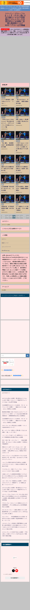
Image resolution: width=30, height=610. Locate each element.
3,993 (27, 216)
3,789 (6, 216)
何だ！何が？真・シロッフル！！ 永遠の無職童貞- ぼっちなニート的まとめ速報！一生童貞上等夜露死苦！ (14, 442)
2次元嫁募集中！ (15, 577)
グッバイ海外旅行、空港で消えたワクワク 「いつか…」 (7, 101)
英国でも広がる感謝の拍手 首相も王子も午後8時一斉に (7, 168)
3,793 (21, 216)
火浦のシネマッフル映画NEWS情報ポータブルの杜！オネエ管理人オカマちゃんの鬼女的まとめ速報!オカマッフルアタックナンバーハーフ (14, 476)
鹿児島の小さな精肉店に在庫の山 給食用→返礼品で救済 (22, 168)
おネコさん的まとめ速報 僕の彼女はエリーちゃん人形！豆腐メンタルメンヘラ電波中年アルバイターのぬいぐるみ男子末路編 (14, 400)
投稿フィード (5, 242)
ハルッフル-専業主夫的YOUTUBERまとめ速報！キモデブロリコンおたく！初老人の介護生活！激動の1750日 (14, 464)
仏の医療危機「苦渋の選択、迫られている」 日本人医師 (7, 188)
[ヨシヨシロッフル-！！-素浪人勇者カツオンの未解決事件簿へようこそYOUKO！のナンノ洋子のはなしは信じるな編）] (15, 511)
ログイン (4, 239)
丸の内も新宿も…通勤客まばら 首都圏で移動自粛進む (22, 188)
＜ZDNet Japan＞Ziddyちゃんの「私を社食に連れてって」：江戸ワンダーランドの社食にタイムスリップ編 (7, 123)
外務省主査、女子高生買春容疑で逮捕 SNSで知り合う (7, 208)
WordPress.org (5, 250)
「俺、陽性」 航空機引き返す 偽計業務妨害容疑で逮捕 (7, 144)
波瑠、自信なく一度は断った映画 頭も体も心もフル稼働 (22, 121)
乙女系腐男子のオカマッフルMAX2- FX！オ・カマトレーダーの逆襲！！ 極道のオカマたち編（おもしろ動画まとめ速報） (14, 407)
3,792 (17, 216)
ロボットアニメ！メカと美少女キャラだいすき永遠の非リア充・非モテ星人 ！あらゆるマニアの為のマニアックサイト (14, 457)
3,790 (10, 216)
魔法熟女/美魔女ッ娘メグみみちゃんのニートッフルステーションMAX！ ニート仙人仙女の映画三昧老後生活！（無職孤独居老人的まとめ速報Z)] (14, 413)
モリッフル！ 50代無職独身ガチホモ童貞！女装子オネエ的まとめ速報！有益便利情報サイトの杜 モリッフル (14, 518)
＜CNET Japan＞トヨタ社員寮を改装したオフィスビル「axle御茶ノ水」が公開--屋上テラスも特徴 (22, 146)
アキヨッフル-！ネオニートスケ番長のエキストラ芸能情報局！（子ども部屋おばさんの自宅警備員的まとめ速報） (14, 505)
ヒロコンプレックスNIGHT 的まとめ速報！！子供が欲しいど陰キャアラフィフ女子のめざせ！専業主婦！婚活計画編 (14, 533)
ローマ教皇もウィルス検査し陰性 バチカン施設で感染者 (22, 208)
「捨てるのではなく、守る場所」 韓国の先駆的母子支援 (22, 101)
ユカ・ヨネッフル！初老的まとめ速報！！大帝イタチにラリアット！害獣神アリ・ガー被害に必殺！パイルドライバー (14, 482)
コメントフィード (6, 246)
